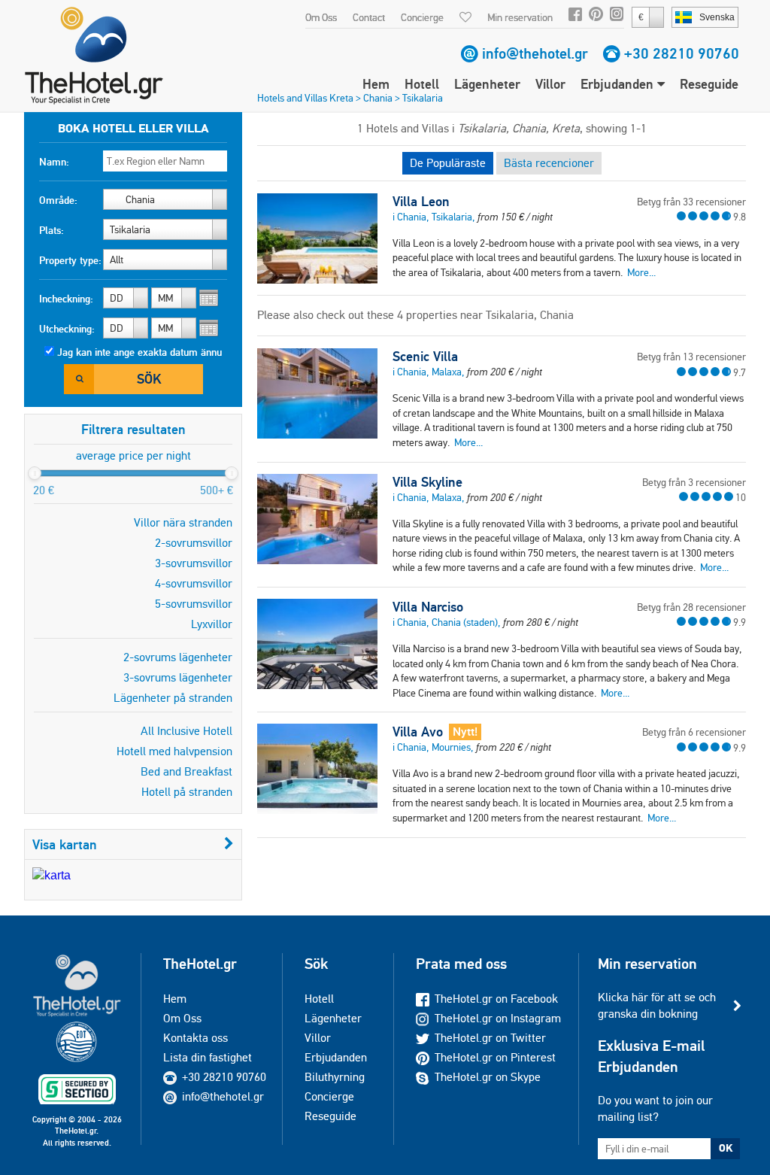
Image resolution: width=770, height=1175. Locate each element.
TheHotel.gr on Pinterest (495, 1057)
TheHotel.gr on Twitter (490, 1038)
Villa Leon (421, 201)
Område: (58, 200)
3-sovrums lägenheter (177, 677)
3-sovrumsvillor (193, 563)
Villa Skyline (427, 482)
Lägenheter (487, 84)
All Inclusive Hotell (186, 731)
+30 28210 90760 (681, 53)
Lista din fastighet (207, 1057)
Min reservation (520, 17)
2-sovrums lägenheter (177, 657)
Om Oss (321, 17)
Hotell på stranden (186, 792)
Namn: (54, 162)
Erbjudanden (619, 84)
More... (641, 272)
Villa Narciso (428, 607)
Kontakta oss (195, 1038)
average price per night (133, 455)
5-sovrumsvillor (193, 604)
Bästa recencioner (549, 163)
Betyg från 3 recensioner (694, 482)
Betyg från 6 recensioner (694, 732)
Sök (149, 378)
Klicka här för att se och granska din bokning (657, 1005)
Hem (376, 84)
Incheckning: (66, 298)
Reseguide (709, 84)
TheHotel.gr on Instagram (498, 1018)
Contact (369, 17)
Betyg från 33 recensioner (691, 201)
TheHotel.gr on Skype (488, 1077)
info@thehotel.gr (535, 53)
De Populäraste (448, 163)
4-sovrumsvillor (193, 583)
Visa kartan (64, 844)
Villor (550, 84)
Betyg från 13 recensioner (691, 356)
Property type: (70, 260)
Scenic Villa (425, 356)
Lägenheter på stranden (173, 698)
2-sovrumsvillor (193, 543)
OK (725, 1148)
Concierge (422, 17)
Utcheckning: (67, 328)
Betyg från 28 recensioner (691, 607)
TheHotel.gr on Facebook (496, 998)
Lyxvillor (211, 624)
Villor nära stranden (183, 522)
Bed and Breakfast (186, 771)
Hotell (422, 84)
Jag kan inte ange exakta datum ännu (139, 352)
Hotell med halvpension (174, 751)
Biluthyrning (335, 1077)
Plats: (51, 230)
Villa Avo (418, 732)
